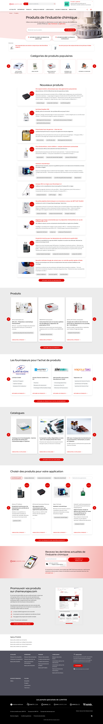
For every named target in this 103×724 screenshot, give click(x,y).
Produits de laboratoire (44, 659)
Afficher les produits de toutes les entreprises (51, 401)
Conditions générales (26, 716)
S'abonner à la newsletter (79, 559)
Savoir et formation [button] (61, 9)
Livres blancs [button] (50, 9)
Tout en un (26, 687)
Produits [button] (29, 9)
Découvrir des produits (43, 657)
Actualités (26, 681)
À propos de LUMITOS (33, 711)
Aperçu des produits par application (18, 646)
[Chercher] (55, 4)
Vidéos (11, 681)
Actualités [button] (12, 9)
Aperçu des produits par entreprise (18, 640)
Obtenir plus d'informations (22, 624)
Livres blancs (27, 685)
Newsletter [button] (72, 9)
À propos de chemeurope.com (48, 711)
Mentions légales (14, 716)
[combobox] (82, 478)
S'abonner (78, 665)
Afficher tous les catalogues (51, 459)
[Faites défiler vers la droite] (70, 478)
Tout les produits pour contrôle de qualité (51, 540)
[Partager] (87, 9)
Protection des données (39, 716)
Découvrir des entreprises (30, 657)
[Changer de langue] (91, 9)
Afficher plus (49, 573)
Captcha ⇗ (63, 565)
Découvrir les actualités (16, 657)
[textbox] (82, 478)
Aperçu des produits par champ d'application (21, 644)
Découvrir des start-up (29, 659)
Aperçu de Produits (42, 667)
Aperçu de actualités (15, 661)
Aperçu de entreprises (29, 665)
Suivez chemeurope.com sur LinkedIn (82, 669)
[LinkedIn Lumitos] (92, 716)
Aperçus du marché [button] (38, 9)
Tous (25, 3)
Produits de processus (43, 661)
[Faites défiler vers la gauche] (67, 478)
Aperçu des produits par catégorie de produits (21, 642)
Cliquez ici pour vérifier (57, 564)
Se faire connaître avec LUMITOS (18, 711)
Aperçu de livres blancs (57, 672)
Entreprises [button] (21, 9)
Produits (26, 683)
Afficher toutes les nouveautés (51, 280)
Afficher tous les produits (51, 347)
